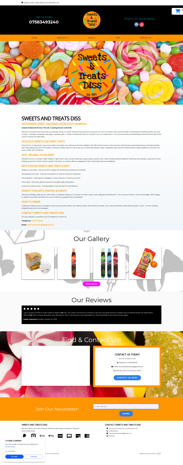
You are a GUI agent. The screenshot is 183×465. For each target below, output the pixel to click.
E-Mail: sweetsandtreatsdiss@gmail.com (128, 367)
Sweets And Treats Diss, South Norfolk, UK (123, 428)
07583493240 (44, 22)
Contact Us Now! (127, 378)
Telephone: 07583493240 (128, 363)
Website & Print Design (147, 453)
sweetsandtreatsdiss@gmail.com (120, 433)
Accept (14, 456)
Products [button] (62, 38)
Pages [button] (91, 38)
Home (34, 38)
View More (91, 284)
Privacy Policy (10, 447)
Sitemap (112, 436)
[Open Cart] (177, 11)
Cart (118, 38)
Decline (34, 456)
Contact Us (146, 38)
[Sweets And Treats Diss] (91, 20)
